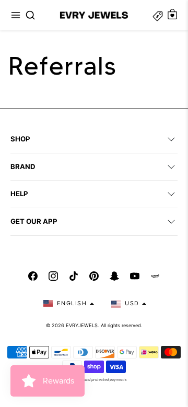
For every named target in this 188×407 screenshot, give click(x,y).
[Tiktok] (74, 276)
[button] (15, 15)
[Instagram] (53, 276)
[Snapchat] (114, 276)
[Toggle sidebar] (157, 15)
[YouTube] (135, 276)
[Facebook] (33, 276)
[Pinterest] (94, 276)
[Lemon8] (155, 276)
